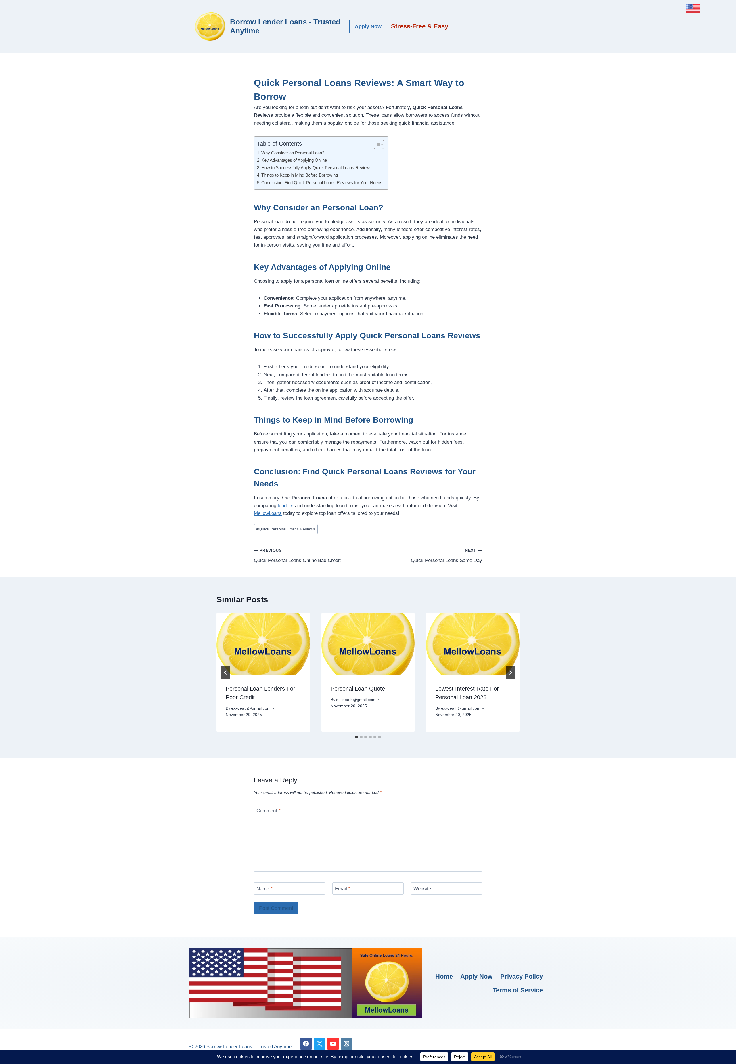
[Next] (510, 672)
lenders (286, 505)
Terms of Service (518, 990)
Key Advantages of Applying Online (294, 160)
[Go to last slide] (225, 672)
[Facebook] (306, 1044)
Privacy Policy (521, 976)
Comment (268, 810)
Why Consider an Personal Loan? (292, 152)
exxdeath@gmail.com (251, 708)
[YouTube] (333, 1044)
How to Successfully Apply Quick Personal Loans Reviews (316, 167)
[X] (319, 1044)
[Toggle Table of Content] (375, 144)
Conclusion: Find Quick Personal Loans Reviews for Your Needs (321, 182)
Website (422, 888)
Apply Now (368, 26)
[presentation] (263, 644)
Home (444, 976)
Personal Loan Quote (358, 688)
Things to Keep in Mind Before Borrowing (299, 175)
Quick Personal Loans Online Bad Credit (297, 555)
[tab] (356, 737)
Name (264, 888)
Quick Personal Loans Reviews (285, 529)
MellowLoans (268, 513)
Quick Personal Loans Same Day (446, 555)
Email (342, 888)
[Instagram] (346, 1044)
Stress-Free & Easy (419, 26)
